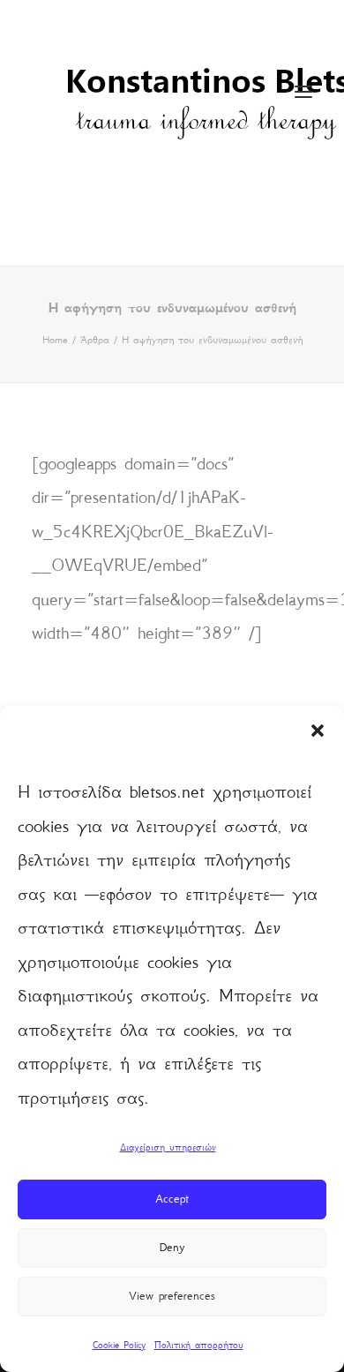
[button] (317, 730)
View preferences (172, 1295)
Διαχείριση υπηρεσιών (168, 1147)
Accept (172, 1198)
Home (55, 340)
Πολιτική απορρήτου (198, 1345)
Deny (172, 1247)
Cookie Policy (119, 1345)
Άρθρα (94, 340)
